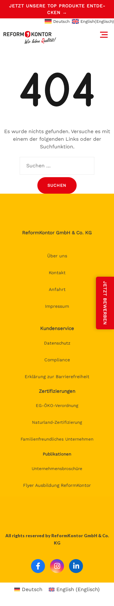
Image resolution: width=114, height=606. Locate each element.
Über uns (57, 255)
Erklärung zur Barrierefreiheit (57, 376)
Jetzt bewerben (105, 303)
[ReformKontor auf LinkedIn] (76, 566)
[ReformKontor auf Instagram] (57, 566)
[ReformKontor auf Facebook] (38, 566)
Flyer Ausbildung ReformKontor (57, 485)
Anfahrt (57, 289)
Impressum (57, 306)
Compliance (57, 359)
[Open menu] (104, 35)
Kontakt (57, 272)
